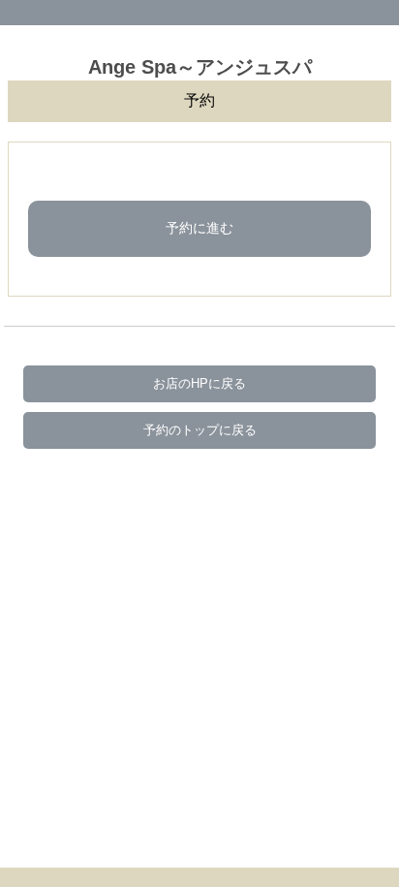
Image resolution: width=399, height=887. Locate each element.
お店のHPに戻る (199, 383)
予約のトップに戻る (200, 430)
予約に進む (199, 228)
